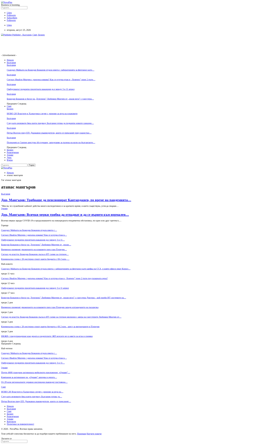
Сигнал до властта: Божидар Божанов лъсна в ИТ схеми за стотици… (35, 254)
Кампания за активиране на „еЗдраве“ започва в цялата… (29, 377)
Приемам (81, 434)
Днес (9, 157)
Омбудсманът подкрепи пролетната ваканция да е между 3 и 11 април (41, 89)
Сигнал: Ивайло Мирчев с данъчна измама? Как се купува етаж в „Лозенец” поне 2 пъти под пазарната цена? (54, 278)
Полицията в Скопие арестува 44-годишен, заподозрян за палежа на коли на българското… (51, 142)
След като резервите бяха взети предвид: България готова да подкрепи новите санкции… (50, 123)
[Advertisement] (52, 44)
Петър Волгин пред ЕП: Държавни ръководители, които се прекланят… (36, 401)
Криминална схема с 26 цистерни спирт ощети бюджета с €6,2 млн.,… (35, 259)
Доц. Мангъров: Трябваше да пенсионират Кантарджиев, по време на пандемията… (66, 200)
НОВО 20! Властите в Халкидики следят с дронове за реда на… (32, 392)
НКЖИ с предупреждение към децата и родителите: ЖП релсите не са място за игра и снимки (47, 336)
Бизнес (10, 109)
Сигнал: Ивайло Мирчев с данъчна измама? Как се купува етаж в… (34, 235)
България (11, 62)
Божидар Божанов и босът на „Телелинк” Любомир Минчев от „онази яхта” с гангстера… (50, 99)
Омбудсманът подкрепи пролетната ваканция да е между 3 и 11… (33, 240)
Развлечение (13, 152)
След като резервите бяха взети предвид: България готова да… (31, 396)
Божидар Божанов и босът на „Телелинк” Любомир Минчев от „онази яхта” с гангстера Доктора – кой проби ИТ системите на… (63, 297)
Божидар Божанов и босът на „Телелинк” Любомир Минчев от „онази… (36, 244)
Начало (10, 60)
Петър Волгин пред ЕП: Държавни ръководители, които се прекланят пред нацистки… (49, 133)
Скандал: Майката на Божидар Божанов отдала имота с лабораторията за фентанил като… (50, 70)
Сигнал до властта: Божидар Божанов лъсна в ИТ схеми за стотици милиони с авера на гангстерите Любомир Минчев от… (61, 317)
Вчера (10, 160)
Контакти (11, 421)
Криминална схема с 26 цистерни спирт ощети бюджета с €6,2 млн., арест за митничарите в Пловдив (50, 326)
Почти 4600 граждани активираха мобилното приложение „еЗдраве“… (35, 372)
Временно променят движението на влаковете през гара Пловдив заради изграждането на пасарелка (49, 307)
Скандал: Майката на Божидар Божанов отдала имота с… (29, 230)
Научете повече (94, 434)
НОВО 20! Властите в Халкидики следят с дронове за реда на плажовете (42, 113)
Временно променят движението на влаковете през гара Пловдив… (34, 249)
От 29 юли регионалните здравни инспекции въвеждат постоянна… (34, 382)
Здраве (10, 155)
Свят (9, 106)
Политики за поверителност (20, 424)
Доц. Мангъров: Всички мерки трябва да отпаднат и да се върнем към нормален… (65, 214)
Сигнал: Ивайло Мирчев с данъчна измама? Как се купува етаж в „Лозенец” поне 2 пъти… (51, 79)
